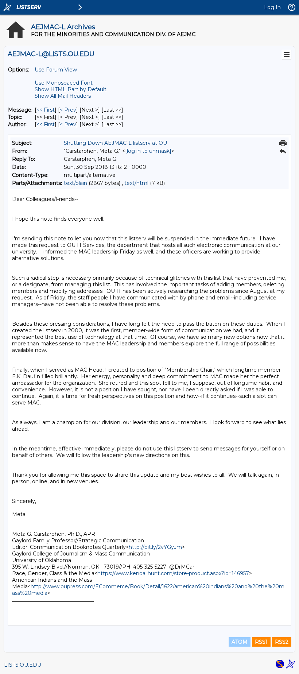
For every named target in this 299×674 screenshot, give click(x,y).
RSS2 (281, 642)
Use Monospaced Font (64, 83)
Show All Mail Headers (63, 96)
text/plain (75, 183)
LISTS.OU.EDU (22, 665)
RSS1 (261, 642)
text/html (136, 183)
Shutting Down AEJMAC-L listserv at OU (115, 143)
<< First (45, 109)
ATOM (240, 642)
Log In (272, 7)
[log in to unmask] (148, 151)
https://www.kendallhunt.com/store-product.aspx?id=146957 (173, 573)
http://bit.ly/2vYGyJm (155, 547)
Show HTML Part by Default (70, 89)
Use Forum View (56, 69)
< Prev (68, 109)
